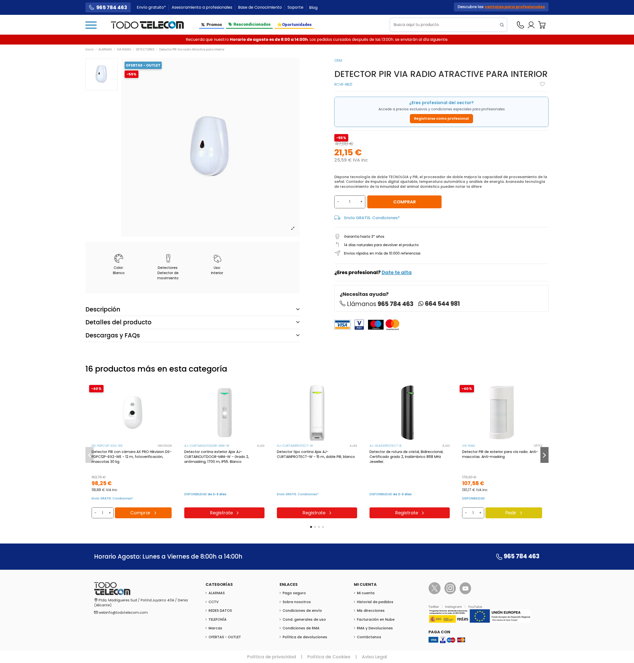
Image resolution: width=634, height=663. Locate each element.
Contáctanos (369, 637)
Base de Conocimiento (260, 7)
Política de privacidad (271, 657)
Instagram (454, 606)
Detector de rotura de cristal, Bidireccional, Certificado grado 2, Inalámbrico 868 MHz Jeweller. (406, 456)
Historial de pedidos (375, 601)
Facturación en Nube (376, 619)
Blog (313, 7)
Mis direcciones (371, 610)
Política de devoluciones (305, 637)
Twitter (434, 606)
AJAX (260, 446)
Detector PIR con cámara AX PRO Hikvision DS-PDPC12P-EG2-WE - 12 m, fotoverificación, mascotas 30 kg (132, 456)
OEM (338, 60)
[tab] (192, 309)
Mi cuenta (365, 593)
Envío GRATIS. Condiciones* (372, 218)
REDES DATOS (220, 610)
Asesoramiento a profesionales (202, 7)
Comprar (404, 202)
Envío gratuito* (152, 7)
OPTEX (538, 446)
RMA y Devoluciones (375, 628)
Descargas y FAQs (112, 335)
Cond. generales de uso (304, 619)
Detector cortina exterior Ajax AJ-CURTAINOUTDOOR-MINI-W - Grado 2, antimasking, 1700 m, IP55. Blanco (216, 456)
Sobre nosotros (297, 601)
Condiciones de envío (302, 610)
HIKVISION (165, 446)
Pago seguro (294, 593)
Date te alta (397, 272)
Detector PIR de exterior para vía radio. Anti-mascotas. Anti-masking (500, 454)
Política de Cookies (328, 657)
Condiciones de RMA (301, 628)
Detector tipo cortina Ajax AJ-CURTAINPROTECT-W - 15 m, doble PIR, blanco (316, 454)
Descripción (102, 309)
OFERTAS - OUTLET (225, 637)
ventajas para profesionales (515, 7)
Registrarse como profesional (441, 118)
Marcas (215, 628)
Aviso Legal (374, 657)
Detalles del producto (118, 322)
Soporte (296, 7)
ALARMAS (217, 593)
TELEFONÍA (218, 619)
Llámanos (380, 304)
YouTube (475, 606)
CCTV (214, 601)
